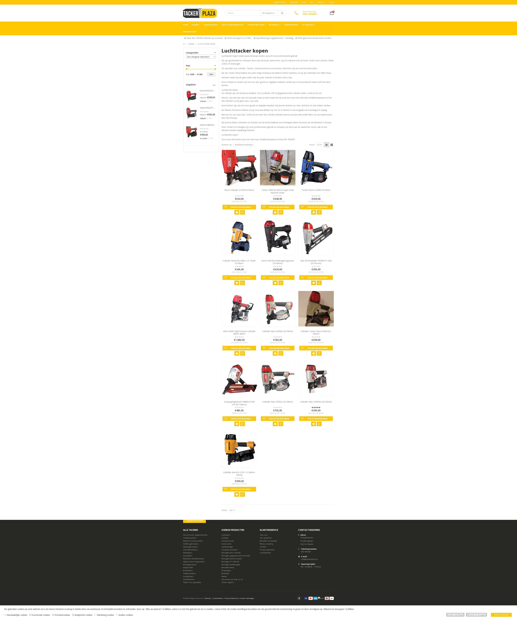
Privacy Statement (231, 598)
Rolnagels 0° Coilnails (230, 562)
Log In (331, 2)
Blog (304, 2)
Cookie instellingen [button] (455, 614)
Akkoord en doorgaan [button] (476, 614)
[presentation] (213, 85)
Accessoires (308, 25)
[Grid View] (326, 144)
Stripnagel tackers (190, 547)
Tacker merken (210, 25)
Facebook (299, 598)
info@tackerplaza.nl (309, 559)
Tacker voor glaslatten (192, 582)
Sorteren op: (226, 144)
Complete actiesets (229, 550)
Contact (321, 2)
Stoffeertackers (189, 573)
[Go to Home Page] (184, 44)
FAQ (311, 2)
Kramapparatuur (190, 564)
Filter (211, 74)
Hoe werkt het (266, 538)
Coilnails (224, 538)
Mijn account (280, 2)
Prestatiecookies (62, 615)
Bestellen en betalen (268, 541)
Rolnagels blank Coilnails (231, 559)
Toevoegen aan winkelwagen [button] (240, 207)
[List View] (331, 144)
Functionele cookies (41, 615)
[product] (239, 167)
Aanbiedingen (189, 32)
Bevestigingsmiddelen (232, 25)
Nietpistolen (188, 567)
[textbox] (201, 57)
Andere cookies (126, 615)
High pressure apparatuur (194, 562)
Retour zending (266, 544)
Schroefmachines (256, 25)
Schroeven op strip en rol (232, 579)
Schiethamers (189, 579)
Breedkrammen (227, 567)
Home (185, 25)
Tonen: (312, 144)
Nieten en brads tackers (193, 541)
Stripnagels (226, 570)
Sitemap (208, 598)
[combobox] (201, 57)
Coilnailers (225, 535)
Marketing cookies (105, 615)
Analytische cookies (83, 615)
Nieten (224, 576)
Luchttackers (188, 576)
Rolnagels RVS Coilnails (231, 553)
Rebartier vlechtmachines (193, 559)
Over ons (294, 2)
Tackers (195, 25)
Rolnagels (274, 25)
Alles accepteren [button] (501, 615)
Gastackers (187, 556)
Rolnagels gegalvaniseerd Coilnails (235, 556)
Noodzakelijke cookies (17, 615)
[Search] (282, 13)
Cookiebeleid (265, 553)
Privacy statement (267, 550)
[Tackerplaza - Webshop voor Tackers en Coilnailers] (200, 13)
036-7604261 (306, 552)
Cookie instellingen (247, 598)
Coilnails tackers (189, 538)
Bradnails (225, 573)
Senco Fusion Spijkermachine (195, 535)
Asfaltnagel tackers (191, 544)
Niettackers (187, 553)
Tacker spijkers (227, 582)
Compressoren (291, 25)
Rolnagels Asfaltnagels (230, 564)
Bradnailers (188, 570)
